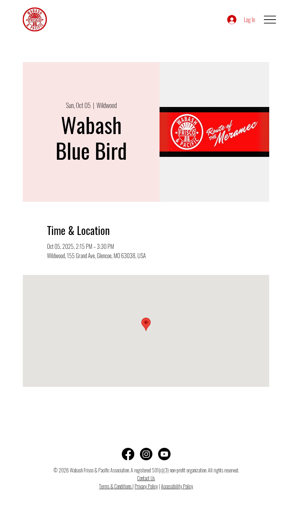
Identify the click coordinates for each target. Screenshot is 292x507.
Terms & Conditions (115, 486)
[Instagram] (146, 454)
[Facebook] (128, 454)
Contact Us (146, 478)
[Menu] (270, 19)
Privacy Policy (146, 486)
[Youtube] (164, 454)
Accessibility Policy (177, 486)
